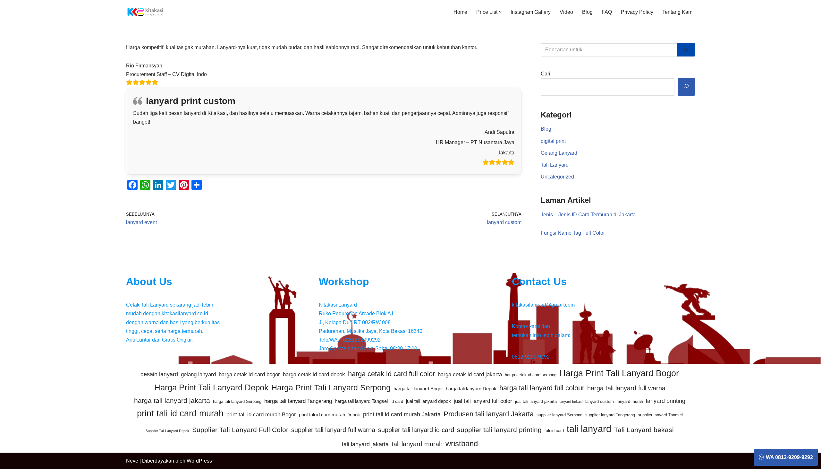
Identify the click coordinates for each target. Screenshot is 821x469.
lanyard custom (599, 401)
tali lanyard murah (417, 443)
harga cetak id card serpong (530, 374)
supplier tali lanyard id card (416, 429)
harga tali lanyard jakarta (172, 400)
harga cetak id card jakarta (470, 374)
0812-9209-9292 (531, 357)
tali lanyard (589, 428)
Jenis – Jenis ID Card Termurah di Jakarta (588, 214)
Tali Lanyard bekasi (644, 429)
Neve (132, 461)
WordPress (199, 461)
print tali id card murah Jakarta (402, 414)
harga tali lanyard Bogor (418, 388)
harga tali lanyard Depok (471, 388)
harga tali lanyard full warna (626, 388)
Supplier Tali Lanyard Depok (167, 431)
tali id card (554, 430)
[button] (500, 12)
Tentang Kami (678, 12)
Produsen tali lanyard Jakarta (489, 414)
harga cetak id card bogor (249, 374)
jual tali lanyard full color (483, 401)
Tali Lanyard (555, 165)
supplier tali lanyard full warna (333, 429)
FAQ (607, 12)
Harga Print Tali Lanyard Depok (211, 387)
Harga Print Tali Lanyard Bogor (619, 373)
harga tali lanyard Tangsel (361, 401)
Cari (545, 73)
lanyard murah (630, 401)
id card (397, 401)
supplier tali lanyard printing (499, 429)
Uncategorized (557, 176)
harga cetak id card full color (391, 374)
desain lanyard (159, 374)
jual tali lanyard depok (428, 401)
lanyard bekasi (571, 402)
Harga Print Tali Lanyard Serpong (331, 387)
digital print (553, 141)
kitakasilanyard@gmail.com (543, 305)
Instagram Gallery (531, 12)
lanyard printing (665, 401)
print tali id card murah (180, 413)
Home (460, 12)
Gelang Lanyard (559, 153)
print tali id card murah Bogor (261, 415)
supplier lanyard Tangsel (660, 415)
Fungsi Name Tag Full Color (573, 233)
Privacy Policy (637, 12)
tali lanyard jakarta (365, 444)
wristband (461, 443)
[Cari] (686, 49)
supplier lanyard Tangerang (610, 415)
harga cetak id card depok (314, 374)
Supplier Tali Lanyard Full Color (240, 429)
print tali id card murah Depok (329, 414)
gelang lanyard (198, 374)
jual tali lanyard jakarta (536, 401)
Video (566, 12)
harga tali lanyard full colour (541, 388)
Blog (587, 12)
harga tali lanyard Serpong (237, 401)
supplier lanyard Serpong (559, 415)
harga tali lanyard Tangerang (298, 401)
